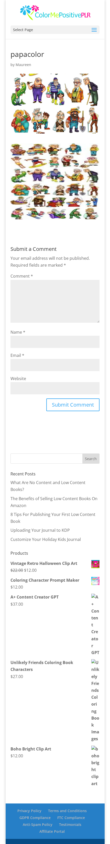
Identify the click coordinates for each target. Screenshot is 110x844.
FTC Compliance (71, 817)
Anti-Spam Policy (37, 824)
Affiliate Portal (52, 831)
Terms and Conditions (67, 810)
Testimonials (70, 824)
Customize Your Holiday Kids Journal (45, 539)
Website (18, 378)
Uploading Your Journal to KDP (40, 530)
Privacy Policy (29, 810)
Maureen (23, 64)
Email (17, 355)
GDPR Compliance (35, 817)
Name (17, 332)
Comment (21, 276)
